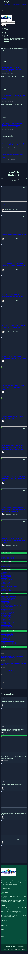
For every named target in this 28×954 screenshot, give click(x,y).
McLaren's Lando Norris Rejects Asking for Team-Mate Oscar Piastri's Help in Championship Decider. (13, 327)
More (5, 36)
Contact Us (6, 41)
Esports (5, 32)
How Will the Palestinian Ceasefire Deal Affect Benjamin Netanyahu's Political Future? (13, 757)
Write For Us (6, 949)
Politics (9, 39)
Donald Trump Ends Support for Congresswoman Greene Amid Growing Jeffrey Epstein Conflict (12, 296)
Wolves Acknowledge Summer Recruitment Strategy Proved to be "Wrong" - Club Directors (12, 69)
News (24, 38)
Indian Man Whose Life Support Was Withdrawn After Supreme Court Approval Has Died (13, 540)
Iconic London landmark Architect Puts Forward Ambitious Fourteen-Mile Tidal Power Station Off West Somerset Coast (12, 447)
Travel (18, 39)
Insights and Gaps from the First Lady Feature (9, 685)
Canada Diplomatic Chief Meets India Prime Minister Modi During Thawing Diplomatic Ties (13, 265)
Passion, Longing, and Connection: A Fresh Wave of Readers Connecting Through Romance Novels (12, 657)
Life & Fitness (15, 38)
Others (5, 39)
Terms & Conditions (15, 949)
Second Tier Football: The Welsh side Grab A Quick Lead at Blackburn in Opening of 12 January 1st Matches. (13, 145)
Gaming (6, 38)
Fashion (6, 34)
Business (6, 31)
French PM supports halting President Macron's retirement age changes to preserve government (12, 671)
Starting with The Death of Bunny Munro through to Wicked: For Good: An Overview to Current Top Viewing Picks (13, 509)
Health (10, 38)
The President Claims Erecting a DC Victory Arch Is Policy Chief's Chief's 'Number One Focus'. (13, 478)
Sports (13, 39)
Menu (4, 25)
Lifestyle (21, 38)
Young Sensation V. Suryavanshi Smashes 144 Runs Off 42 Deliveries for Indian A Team (12, 156)
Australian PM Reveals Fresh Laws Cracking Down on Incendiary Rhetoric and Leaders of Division (12, 124)
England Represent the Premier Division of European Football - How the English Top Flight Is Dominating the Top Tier (14, 678)
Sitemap (23, 949)
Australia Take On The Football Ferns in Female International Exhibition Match (13, 97)
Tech (16, 39)
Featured (6, 35)
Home (5, 28)
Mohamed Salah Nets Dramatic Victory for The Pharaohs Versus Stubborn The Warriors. (13, 387)
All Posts (6, 29)
